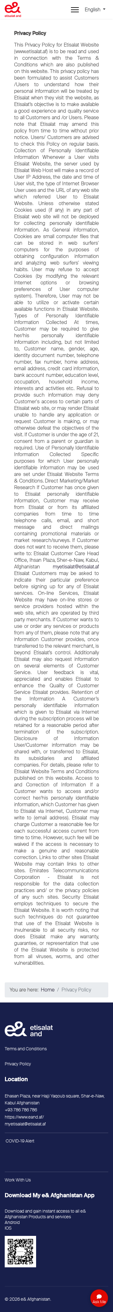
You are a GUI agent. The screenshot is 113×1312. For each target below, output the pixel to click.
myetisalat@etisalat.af (76, 566)
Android (12, 1222)
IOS (8, 1228)
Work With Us (18, 1180)
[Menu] (75, 9)
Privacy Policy (18, 1064)
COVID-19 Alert (20, 1141)
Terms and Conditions (26, 1049)
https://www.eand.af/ (24, 1117)
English (93, 9)
